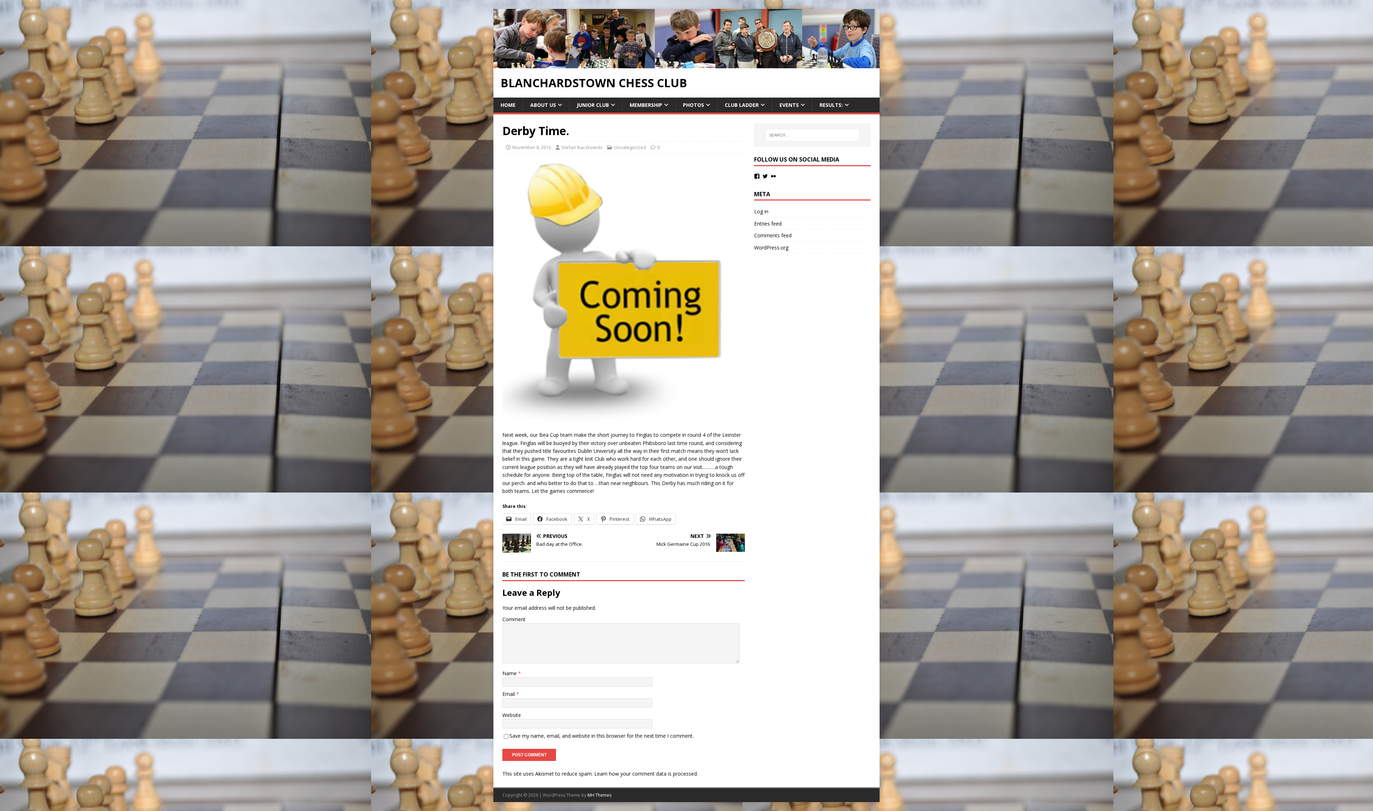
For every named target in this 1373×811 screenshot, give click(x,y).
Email (509, 694)
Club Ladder (742, 105)
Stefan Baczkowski (581, 147)
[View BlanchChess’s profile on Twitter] (765, 176)
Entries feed (768, 223)
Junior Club (593, 105)
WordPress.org (771, 247)
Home (508, 105)
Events (789, 105)
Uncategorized (630, 147)
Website (511, 715)
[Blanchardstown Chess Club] (686, 63)
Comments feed (773, 235)
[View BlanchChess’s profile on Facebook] (757, 176)
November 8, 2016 (531, 147)
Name (510, 673)
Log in (761, 211)
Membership (646, 105)
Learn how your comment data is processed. (646, 773)
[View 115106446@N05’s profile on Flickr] (773, 176)
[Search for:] (812, 135)
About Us (543, 105)
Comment (514, 619)
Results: (831, 105)
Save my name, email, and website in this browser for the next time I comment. (602, 735)
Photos (693, 105)
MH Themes (599, 795)
